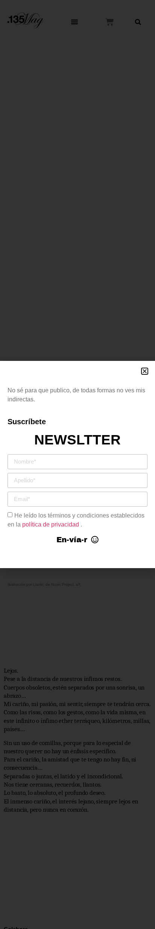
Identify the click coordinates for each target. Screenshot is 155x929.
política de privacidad (51, 524)
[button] (144, 371)
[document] (77, 464)
